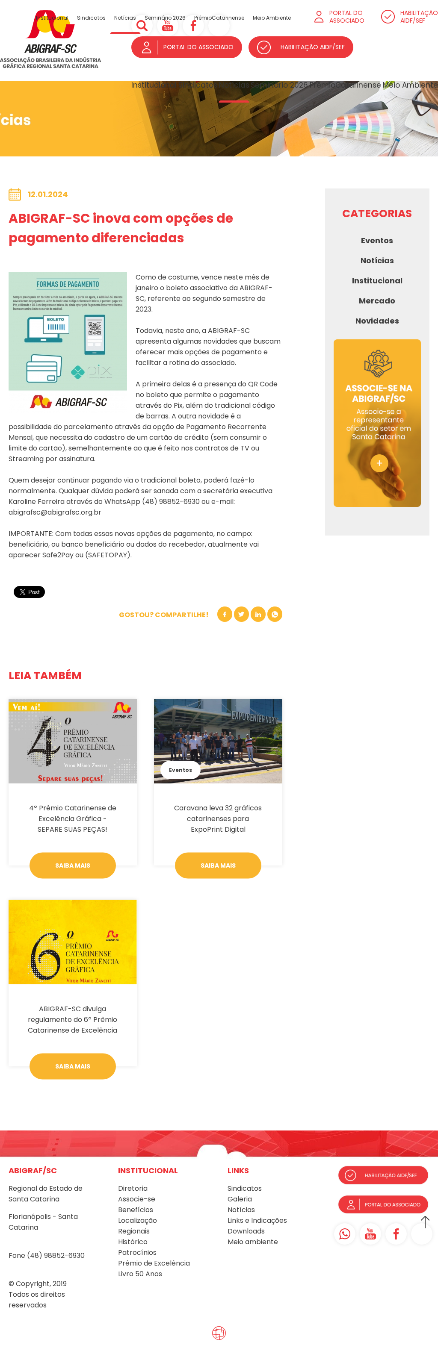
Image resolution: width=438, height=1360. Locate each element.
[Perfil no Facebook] (396, 1234)
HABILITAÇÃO (419, 16)
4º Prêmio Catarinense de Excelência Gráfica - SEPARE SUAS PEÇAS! (72, 818)
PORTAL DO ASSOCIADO (198, 47)
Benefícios (135, 1210)
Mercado (377, 300)
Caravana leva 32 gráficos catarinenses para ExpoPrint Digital (218, 818)
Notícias (234, 85)
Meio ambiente (253, 1242)
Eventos (180, 770)
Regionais (134, 1231)
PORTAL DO (346, 16)
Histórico (133, 1242)
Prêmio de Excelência (154, 1263)
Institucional (154, 85)
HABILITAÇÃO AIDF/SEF (313, 47)
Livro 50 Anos (140, 1274)
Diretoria (133, 1188)
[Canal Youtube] (370, 1234)
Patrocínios (137, 1252)
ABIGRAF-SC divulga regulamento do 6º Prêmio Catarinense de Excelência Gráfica (72, 1020)
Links (235, 1220)
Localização (137, 1220)
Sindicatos (197, 85)
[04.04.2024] (73, 942)
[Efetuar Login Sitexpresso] (182, 1335)
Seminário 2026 (279, 85)
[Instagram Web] (421, 1234)
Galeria (240, 1199)
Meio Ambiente (410, 85)
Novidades (377, 320)
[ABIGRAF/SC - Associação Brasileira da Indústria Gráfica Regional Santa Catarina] (50, 66)
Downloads (246, 1231)
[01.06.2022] (73, 741)
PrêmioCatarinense (345, 85)
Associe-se (136, 1199)
